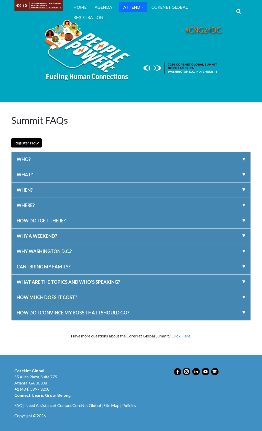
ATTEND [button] (131, 7)
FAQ (18, 405)
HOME (79, 7)
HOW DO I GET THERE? (41, 220)
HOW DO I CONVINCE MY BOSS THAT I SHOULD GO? (73, 312)
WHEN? (25, 190)
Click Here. (181, 335)
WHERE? (26, 205)
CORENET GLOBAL (169, 7)
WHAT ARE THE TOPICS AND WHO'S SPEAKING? (68, 282)
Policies (129, 405)
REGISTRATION (88, 17)
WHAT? (25, 174)
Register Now (26, 142)
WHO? (24, 159)
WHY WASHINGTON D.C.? (44, 251)
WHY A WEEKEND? (37, 236)
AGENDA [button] (103, 7)
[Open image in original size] (38, 5)
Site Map (111, 405)
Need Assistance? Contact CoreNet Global (63, 405)
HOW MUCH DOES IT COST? (47, 297)
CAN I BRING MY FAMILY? (44, 266)
